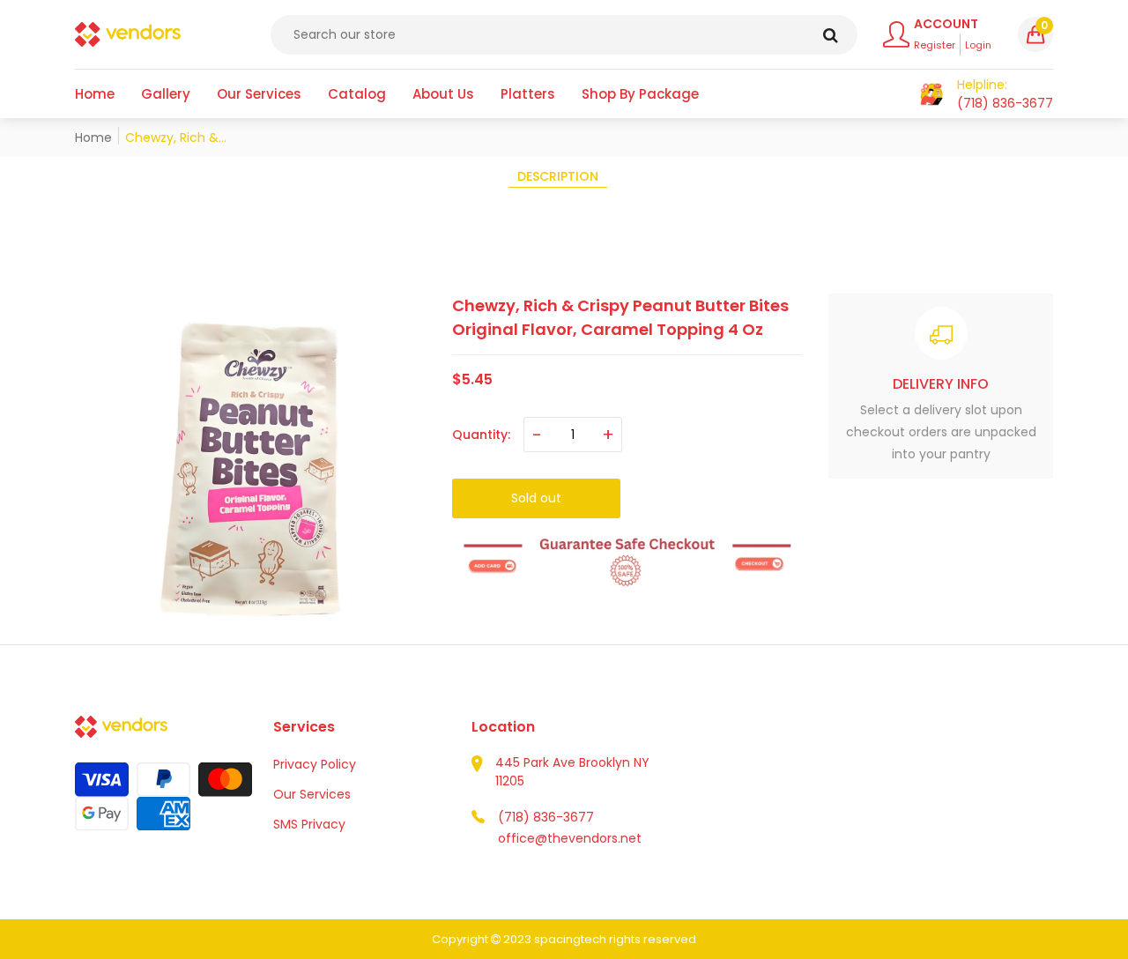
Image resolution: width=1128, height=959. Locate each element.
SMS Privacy (309, 824)
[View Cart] (932, 94)
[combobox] (564, 35)
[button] (1035, 34)
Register (934, 45)
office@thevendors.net (570, 838)
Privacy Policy (314, 764)
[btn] (830, 35)
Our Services (312, 794)
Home (93, 137)
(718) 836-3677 (546, 817)
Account (946, 24)
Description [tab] (557, 176)
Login (978, 45)
